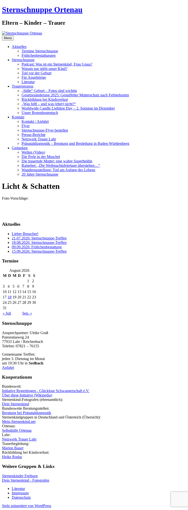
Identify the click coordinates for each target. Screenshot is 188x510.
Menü (8, 38)
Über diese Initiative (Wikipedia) (27, 395)
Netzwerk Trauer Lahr (39, 139)
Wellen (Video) (33, 152)
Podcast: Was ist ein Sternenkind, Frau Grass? (57, 64)
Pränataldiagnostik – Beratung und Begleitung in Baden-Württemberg (75, 143)
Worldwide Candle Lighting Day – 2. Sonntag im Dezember (68, 108)
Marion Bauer (13, 448)
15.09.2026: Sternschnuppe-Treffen (39, 251)
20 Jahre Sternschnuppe (40, 174)
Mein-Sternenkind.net (18, 421)
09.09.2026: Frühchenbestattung (37, 247)
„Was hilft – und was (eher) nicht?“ (49, 104)
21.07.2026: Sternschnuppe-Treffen (39, 238)
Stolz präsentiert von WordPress (26, 506)
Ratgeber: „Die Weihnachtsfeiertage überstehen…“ (61, 165)
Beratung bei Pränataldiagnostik (26, 413)
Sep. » (27, 313)
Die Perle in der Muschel (41, 157)
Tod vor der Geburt (36, 73)
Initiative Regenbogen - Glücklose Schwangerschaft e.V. (45, 391)
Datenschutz (21, 497)
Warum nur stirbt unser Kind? (44, 69)
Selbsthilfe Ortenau (17, 430)
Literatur (28, 82)
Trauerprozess (22, 86)
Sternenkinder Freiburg (20, 476)
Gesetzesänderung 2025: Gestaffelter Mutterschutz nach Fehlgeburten (75, 95)
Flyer (26, 126)
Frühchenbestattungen (39, 55)
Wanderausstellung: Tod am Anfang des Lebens (58, 170)
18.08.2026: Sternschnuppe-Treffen (39, 242)
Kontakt (18, 117)
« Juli (7, 313)
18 (10, 297)
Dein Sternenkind (15, 404)
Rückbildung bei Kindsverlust (45, 99)
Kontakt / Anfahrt (35, 121)
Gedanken (20, 148)
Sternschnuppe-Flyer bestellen (45, 130)
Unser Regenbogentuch (40, 113)
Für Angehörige (34, 77)
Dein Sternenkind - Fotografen (25, 480)
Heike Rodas (12, 457)
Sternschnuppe (23, 60)
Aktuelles (19, 47)
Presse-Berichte (34, 135)
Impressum (20, 493)
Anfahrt (8, 367)
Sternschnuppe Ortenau (42, 9)
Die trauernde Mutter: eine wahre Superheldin (57, 161)
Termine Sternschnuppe (40, 51)
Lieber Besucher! (25, 234)
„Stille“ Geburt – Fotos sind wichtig (49, 91)
